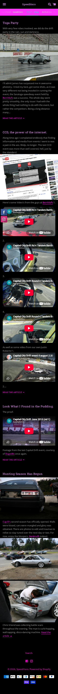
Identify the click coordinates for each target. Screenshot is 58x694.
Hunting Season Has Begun (23, 474)
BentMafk (8, 97)
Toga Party (11, 23)
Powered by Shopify (40, 669)
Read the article (13, 118)
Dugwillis (10, 453)
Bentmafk (34, 536)
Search (29, 653)
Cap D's (7, 521)
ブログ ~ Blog (32, 12)
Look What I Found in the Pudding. (28, 406)
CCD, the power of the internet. (25, 132)
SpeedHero (29, 4)
